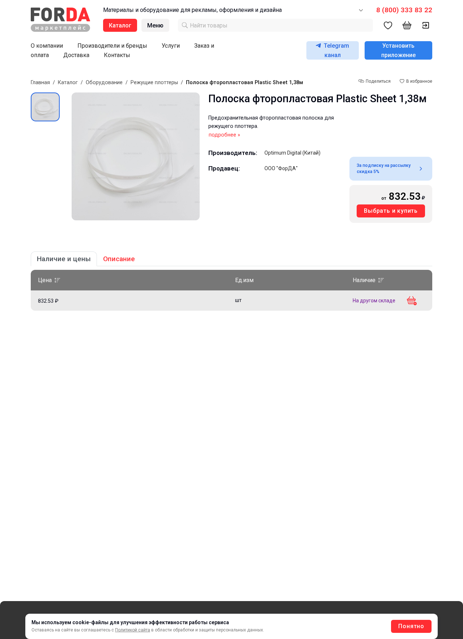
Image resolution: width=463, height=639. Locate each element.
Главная (40, 82)
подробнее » (224, 135)
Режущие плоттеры (154, 82)
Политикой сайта (132, 629)
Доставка (76, 55)
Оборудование (104, 82)
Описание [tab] (119, 259)
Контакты (117, 55)
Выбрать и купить (391, 210)
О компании (47, 45)
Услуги (171, 45)
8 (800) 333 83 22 (404, 10)
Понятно (411, 626)
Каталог (68, 82)
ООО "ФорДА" (281, 168)
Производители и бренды (112, 45)
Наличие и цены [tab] (64, 259)
